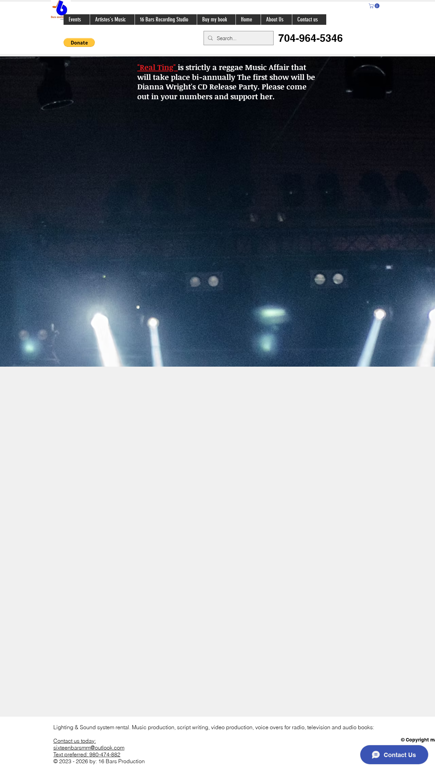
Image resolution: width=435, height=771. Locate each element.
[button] (375, 5)
